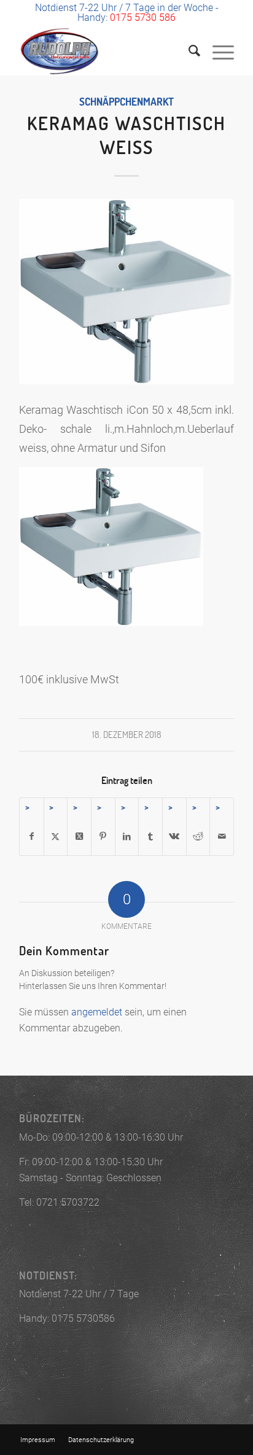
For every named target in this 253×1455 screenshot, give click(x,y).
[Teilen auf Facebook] (32, 836)
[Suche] (188, 51)
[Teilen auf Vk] (174, 836)
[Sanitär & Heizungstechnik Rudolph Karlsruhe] (105, 51)
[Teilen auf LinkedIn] (127, 836)
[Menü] (217, 51)
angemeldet (96, 1012)
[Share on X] (79, 836)
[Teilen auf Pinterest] (103, 836)
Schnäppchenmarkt (126, 102)
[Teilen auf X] (56, 836)
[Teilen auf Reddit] (198, 836)
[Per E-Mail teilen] (221, 836)
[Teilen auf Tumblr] (150, 836)
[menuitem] (188, 51)
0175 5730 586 (143, 17)
